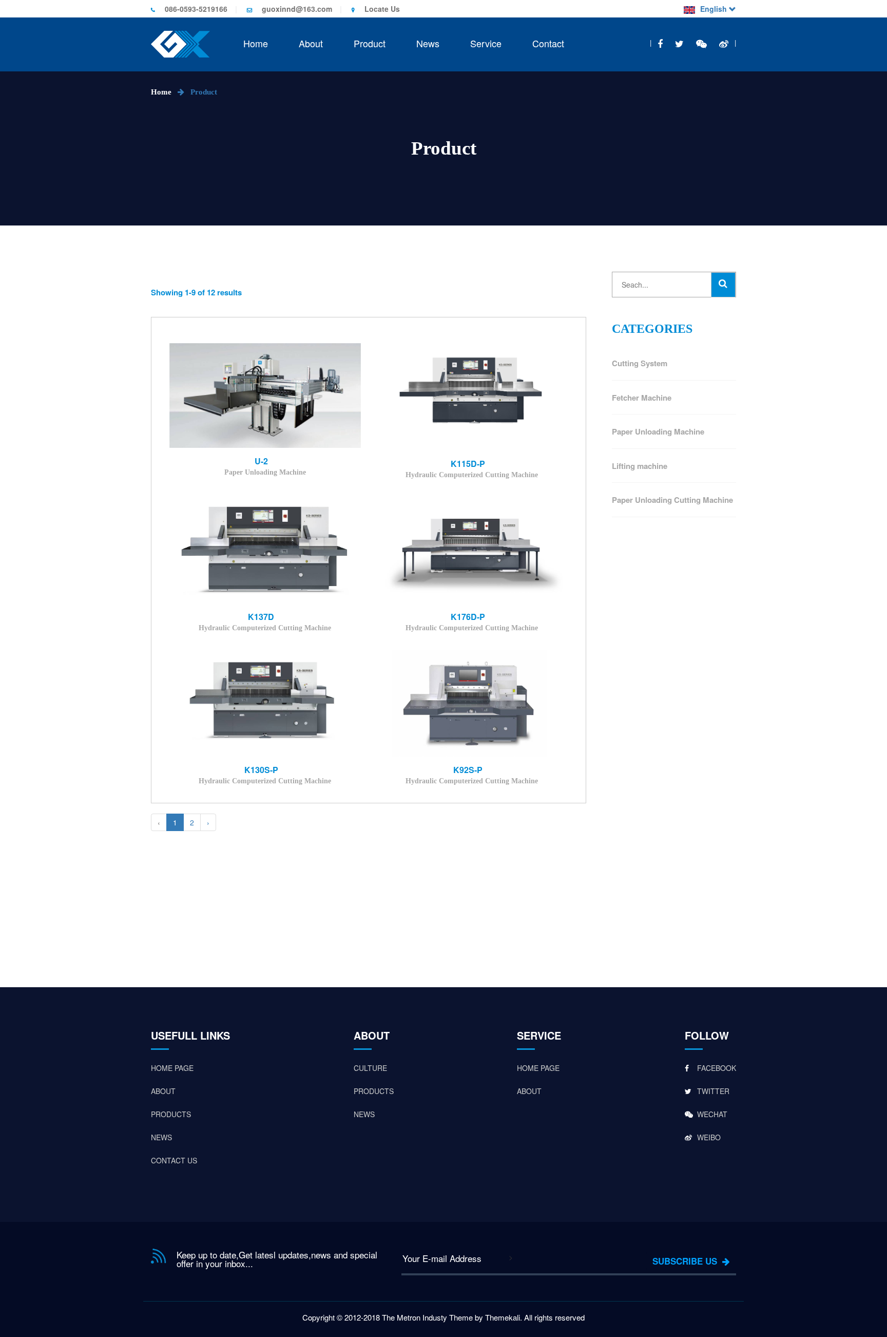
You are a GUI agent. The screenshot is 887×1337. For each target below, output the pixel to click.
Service (486, 43)
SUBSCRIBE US (687, 1261)
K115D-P (468, 463)
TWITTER (712, 1091)
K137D (261, 617)
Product (369, 43)
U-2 (261, 461)
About (311, 43)
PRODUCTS (171, 1114)
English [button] (714, 9)
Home (255, 43)
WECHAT (711, 1114)
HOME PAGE (172, 1068)
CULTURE (370, 1068)
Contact (548, 43)
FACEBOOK (715, 1068)
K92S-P (468, 770)
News (427, 43)
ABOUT (163, 1091)
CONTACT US (174, 1160)
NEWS (161, 1137)
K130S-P (261, 770)
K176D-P (468, 617)
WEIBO (708, 1137)
